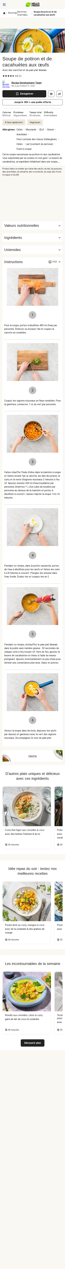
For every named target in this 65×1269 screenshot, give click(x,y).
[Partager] (59, 94)
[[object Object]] (51, 94)
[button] (32, 237)
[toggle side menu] (4, 4)
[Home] (4, 13)
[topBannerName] (32, 23)
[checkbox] (3, 76)
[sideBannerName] (32, 199)
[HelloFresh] (33, 4)
